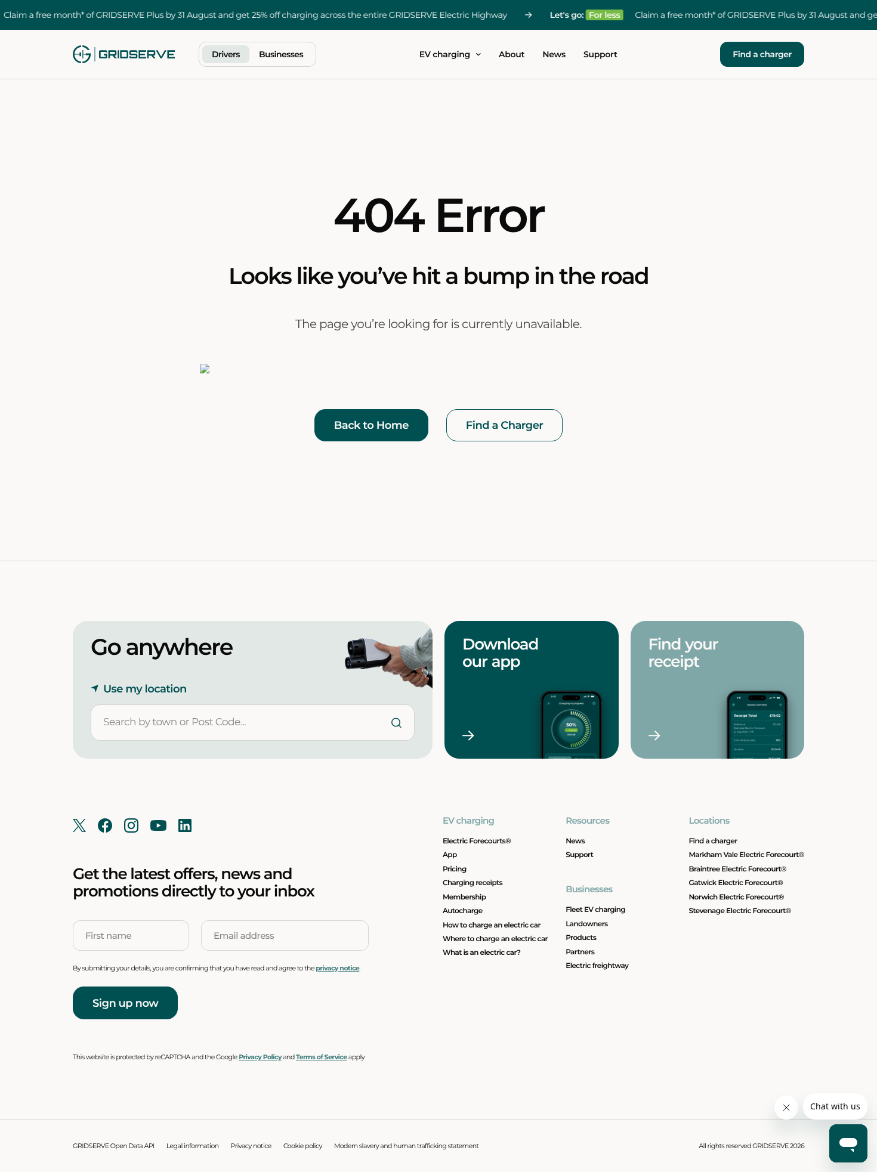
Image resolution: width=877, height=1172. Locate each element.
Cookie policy (302, 1146)
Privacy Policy (260, 1057)
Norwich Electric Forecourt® (736, 897)
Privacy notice (251, 1146)
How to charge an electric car (492, 925)
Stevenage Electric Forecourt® (740, 911)
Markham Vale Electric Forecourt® (746, 855)
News (554, 54)
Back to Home (371, 425)
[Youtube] (158, 825)
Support (600, 54)
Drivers (226, 54)
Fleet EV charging (595, 909)
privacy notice (337, 968)
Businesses (281, 54)
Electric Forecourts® (477, 841)
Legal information (192, 1146)
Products (581, 937)
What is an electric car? (482, 952)
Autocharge (463, 911)
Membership (464, 897)
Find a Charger (505, 425)
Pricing (455, 869)
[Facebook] (105, 825)
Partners (580, 952)
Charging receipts (472, 883)
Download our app (502, 653)
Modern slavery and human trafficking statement (406, 1146)
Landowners (586, 924)
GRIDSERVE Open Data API (114, 1146)
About (511, 54)
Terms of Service (321, 1057)
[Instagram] (131, 825)
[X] (79, 825)
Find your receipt (685, 653)
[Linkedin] (185, 825)
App (450, 855)
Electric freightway (597, 965)
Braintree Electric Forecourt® (738, 869)
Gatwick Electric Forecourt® (736, 883)
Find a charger (762, 54)
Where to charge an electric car (495, 939)
